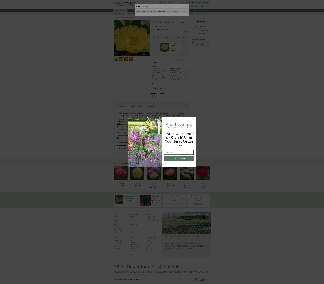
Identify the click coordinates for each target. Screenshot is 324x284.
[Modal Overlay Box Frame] (162, 142)
